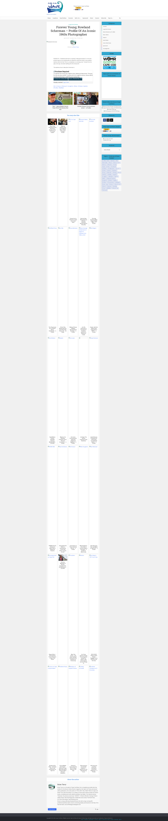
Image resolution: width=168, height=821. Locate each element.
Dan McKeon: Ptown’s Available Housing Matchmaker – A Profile (52, 440)
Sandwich (118, 182)
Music (76, 86)
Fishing (114, 172)
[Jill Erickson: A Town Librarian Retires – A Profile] (73, 495)
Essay (104, 172)
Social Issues (118, 184)
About (91, 18)
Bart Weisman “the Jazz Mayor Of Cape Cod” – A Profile (94, 547)
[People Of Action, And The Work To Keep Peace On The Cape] (73, 715)
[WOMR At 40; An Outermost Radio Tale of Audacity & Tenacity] (52, 495)
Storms (104, 186)
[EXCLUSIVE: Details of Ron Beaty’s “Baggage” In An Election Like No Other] (93, 603)
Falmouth (64, 86)
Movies (116, 176)
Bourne (104, 164)
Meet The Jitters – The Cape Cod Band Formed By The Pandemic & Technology (73, 657)
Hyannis (115, 174)
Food (119, 172)
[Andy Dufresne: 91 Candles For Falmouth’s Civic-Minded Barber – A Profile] (93, 386)
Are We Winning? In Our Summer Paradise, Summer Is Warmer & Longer (84, 331)
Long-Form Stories (73, 24)
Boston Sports (117, 162)
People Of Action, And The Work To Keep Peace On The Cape (73, 768)
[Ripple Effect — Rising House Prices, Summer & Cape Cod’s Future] (52, 603)
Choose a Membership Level (75, 78)
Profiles (56, 88)
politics (86, 86)
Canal (115, 164)
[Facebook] (104, 120)
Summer (110, 186)
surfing (115, 186)
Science (111, 184)
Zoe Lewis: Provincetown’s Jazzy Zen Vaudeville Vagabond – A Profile (73, 440)
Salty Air (77, 18)
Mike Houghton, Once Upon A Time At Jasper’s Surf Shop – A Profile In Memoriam (83, 549)
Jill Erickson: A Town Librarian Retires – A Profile (73, 547)
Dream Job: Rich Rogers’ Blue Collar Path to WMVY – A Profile (94, 330)
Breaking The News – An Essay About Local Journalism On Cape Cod (52, 768)
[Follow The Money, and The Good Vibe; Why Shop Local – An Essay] (62, 276)
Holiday (109, 174)
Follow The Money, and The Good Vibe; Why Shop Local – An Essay (62, 330)
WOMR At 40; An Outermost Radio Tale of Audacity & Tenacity (52, 548)
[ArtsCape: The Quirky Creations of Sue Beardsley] (83, 386)
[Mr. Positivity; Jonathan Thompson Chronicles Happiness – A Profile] (93, 715)
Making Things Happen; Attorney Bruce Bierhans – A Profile (73, 330)
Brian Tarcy (74, 38)
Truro (104, 188)
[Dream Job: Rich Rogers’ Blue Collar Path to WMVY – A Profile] (93, 276)
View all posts (52, 809)
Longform (55, 18)
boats (110, 162)
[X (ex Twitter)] (108, 120)
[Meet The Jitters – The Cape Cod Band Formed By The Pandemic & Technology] (73, 603)
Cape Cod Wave (106, 166)
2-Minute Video (106, 160)
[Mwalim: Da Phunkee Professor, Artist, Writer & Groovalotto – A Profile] (62, 386)
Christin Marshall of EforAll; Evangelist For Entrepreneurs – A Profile (63, 565)
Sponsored (85, 18)
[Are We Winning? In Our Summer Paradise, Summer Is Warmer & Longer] (83, 276)
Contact (97, 18)
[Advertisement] (63, 53)
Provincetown (111, 182)
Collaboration (111, 168)
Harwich (104, 174)
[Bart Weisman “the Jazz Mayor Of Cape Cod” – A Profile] (93, 495)
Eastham (115, 170)
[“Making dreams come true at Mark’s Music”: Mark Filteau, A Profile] (62, 121)
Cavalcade (114, 166)
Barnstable (105, 162)
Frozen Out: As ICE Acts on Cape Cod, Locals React (73, 220)
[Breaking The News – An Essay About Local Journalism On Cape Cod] (52, 715)
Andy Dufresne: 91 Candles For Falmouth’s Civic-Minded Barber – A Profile (93, 440)
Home (49, 18)
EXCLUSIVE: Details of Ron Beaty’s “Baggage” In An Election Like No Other (94, 657)
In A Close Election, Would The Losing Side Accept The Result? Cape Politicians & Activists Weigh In (83, 659)
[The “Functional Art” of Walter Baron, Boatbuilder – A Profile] (52, 276)
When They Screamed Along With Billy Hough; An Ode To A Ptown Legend (52, 129)
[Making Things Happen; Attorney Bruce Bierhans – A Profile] (73, 276)
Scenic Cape (105, 184)
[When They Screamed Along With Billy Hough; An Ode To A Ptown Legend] (52, 121)
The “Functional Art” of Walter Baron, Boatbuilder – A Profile (52, 330)
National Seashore (111, 178)
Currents (70, 18)
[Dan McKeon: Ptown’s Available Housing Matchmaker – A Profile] (52, 386)
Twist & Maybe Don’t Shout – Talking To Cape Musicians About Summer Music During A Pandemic (63, 769)
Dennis (109, 170)
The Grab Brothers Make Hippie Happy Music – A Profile (93, 221)
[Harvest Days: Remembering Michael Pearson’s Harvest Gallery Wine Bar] (83, 168)
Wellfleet (61, 88)
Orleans (81, 86)
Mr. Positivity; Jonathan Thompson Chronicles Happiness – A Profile (94, 768)
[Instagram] (111, 120)
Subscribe (103, 18)
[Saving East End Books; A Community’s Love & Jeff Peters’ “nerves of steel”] (62, 495)
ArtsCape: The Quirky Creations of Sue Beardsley (83, 438)
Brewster (110, 164)
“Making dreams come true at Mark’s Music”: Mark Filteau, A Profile (63, 129)
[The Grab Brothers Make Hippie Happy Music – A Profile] (93, 168)
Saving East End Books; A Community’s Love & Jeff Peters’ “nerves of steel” (63, 549)
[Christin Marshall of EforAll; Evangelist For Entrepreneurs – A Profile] (62, 557)
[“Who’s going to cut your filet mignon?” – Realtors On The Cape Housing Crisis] (83, 715)
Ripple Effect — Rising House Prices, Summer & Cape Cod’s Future (52, 657)
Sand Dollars (63, 18)
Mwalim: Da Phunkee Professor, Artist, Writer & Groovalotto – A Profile (63, 440)
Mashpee (111, 176)
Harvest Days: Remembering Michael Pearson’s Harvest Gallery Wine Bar (83, 221)
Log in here (66, 82)
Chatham (105, 168)
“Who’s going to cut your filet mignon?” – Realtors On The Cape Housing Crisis (83, 768)
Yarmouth (105, 190)
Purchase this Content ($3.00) (61, 78)
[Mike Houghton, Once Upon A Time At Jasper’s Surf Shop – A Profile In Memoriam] (83, 495)
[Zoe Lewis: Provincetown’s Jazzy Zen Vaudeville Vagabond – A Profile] (73, 386)
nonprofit (105, 180)
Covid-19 (118, 168)
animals (113, 160)
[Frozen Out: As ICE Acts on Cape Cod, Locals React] (73, 168)
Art (55, 86)
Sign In (110, 18)
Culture (59, 86)
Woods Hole (115, 188)
